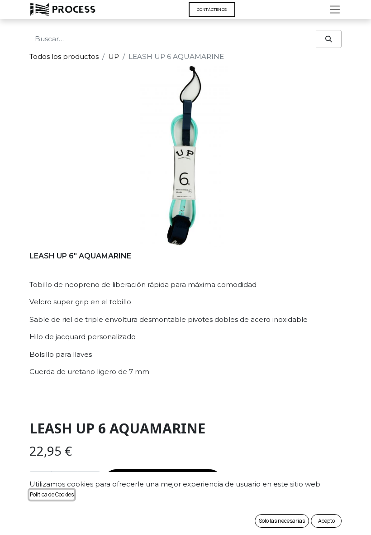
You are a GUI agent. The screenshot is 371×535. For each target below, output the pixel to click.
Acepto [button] (326, 521)
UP (113, 56)
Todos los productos (64, 56)
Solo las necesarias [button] (282, 521)
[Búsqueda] (329, 39)
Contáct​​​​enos (212, 9)
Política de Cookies (52, 494)
